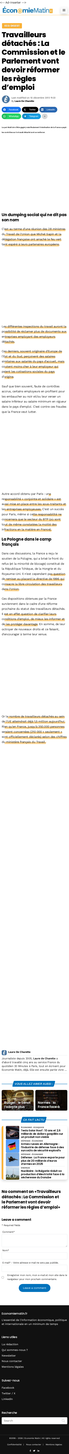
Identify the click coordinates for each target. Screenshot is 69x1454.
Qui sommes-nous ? (15, 1350)
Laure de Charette (44, 1058)
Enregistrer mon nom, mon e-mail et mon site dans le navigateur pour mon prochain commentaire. (37, 1277)
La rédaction (10, 1344)
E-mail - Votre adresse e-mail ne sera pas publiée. (30, 1262)
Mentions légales (13, 1366)
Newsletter (9, 1355)
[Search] (63, 1420)
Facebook (8, 1387)
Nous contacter (12, 1361)
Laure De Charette (19, 1052)
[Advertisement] (34, 173)
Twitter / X (8, 1393)
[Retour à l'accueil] (28, 10)
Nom (5, 1250)
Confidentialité (14, 1444)
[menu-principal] (64, 10)
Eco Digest (12, 25)
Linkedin (7, 1399)
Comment (8, 1232)
